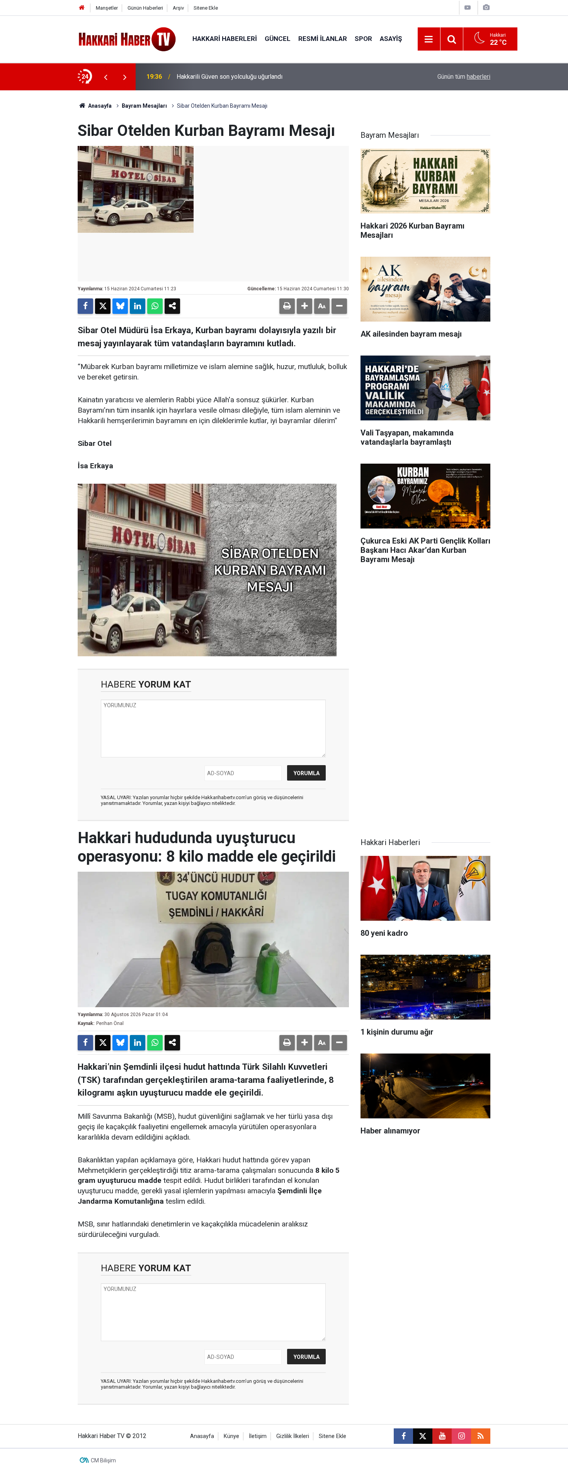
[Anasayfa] (82, 8)
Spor (363, 38)
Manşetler (107, 8)
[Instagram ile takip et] (461, 1436)
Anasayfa (99, 106)
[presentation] (105, 76)
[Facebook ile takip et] (403, 1436)
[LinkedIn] (137, 306)
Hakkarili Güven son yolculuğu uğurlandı (229, 76)
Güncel (278, 38)
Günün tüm (463, 76)
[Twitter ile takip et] (422, 1436)
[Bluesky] (120, 306)
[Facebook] (85, 306)
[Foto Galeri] (486, 7)
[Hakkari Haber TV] (127, 38)
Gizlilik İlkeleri (292, 1436)
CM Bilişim (103, 1460)
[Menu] (429, 39)
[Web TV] (467, 7)
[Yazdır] (287, 306)
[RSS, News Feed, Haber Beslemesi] (480, 1436)
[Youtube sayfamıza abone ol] (442, 1436)
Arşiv (178, 8)
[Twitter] (103, 306)
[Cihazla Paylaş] (172, 306)
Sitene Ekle (206, 8)
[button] (304, 306)
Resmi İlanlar (322, 38)
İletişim (258, 1436)
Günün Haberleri (145, 8)
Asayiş (391, 38)
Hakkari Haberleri (224, 38)
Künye (231, 1436)
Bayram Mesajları (144, 106)
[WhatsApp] (155, 306)
